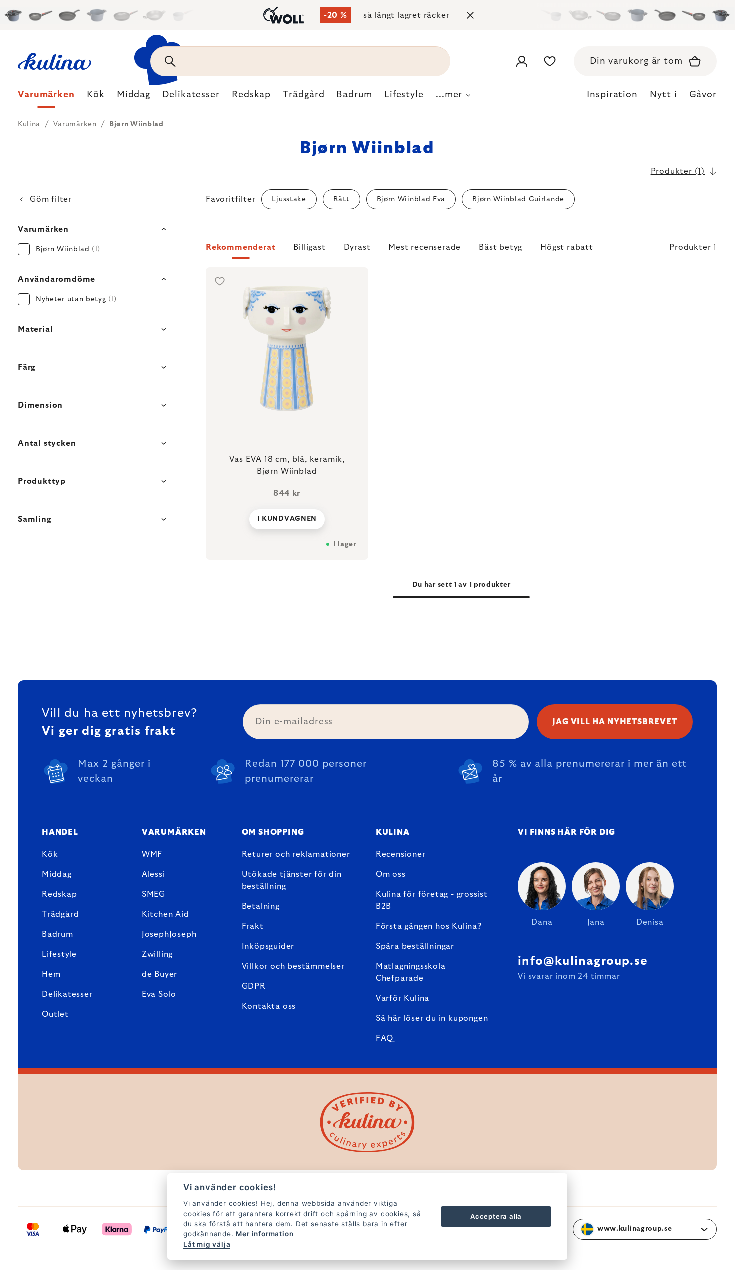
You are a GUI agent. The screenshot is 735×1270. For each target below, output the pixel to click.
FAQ (385, 1038)
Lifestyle (59, 954)
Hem (51, 974)
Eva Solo (159, 994)
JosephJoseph (169, 934)
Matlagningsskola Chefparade (411, 972)
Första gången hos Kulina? (429, 926)
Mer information (265, 1234)
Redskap (60, 894)
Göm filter (51, 199)
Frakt (253, 926)
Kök (50, 854)
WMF (152, 854)
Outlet (55, 1014)
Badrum (58, 934)
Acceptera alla (496, 1216)
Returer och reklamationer (296, 854)
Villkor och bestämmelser (293, 966)
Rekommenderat (241, 247)
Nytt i (663, 94)
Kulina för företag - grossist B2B (432, 900)
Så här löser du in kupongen (432, 1018)
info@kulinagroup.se (583, 961)
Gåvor (704, 94)
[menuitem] (46, 97)
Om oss (391, 874)
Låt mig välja (207, 1244)
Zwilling (157, 954)
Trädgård (60, 914)
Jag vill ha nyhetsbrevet (614, 722)
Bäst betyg (500, 247)
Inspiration (612, 94)
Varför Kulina (403, 998)
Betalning (261, 906)
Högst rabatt (567, 247)
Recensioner (401, 854)
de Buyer (160, 974)
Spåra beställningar (415, 946)
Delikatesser (67, 994)
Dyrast (357, 247)
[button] (461, 250)
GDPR (254, 986)
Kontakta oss (269, 1006)
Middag (57, 874)
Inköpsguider (268, 946)
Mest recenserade (424, 247)
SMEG (154, 894)
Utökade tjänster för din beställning (292, 880)
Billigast (310, 247)
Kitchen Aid (166, 914)
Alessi (154, 874)
